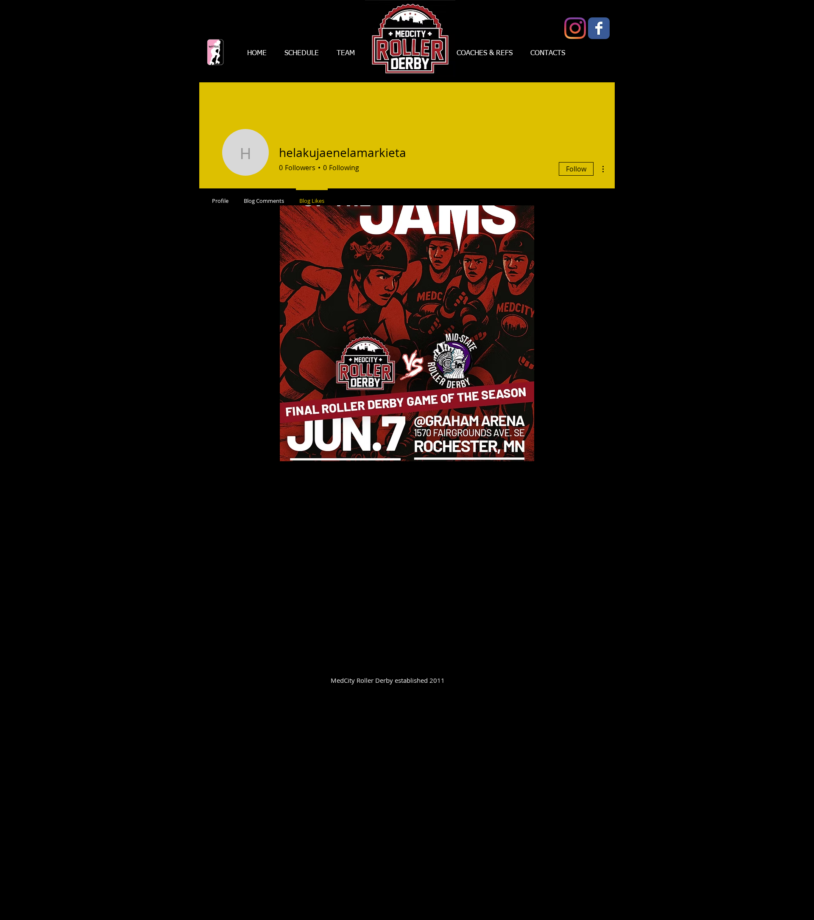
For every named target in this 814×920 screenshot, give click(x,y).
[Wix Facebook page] (599, 28)
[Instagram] (575, 28)
